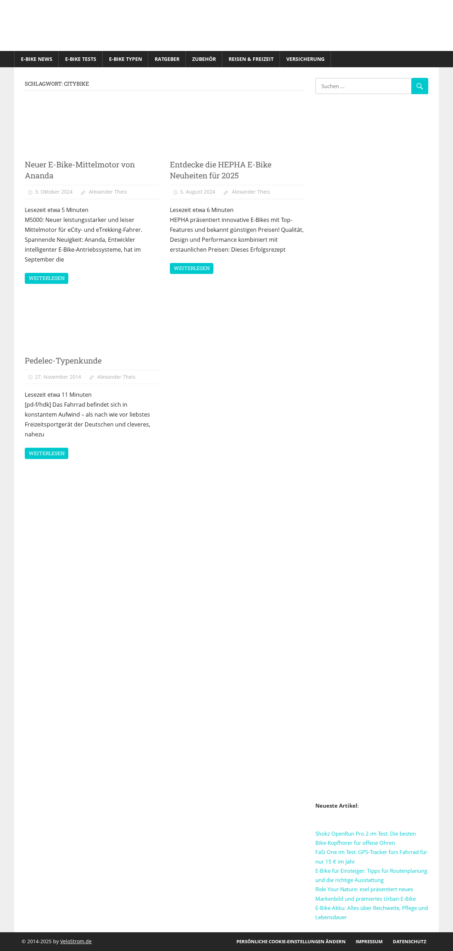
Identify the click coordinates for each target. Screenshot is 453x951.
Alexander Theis (108, 191)
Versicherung (305, 59)
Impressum (369, 941)
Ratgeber (167, 59)
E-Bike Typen (125, 59)
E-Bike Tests (80, 59)
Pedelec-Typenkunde (63, 360)
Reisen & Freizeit (251, 59)
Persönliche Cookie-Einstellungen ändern (291, 941)
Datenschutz (409, 941)
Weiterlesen (47, 278)
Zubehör (204, 59)
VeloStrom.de (76, 941)
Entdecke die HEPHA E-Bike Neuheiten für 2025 (220, 170)
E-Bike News (36, 59)
